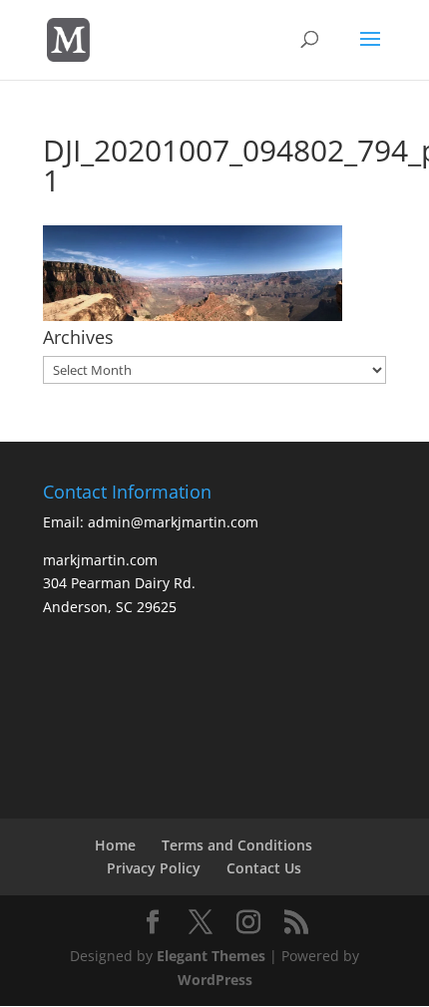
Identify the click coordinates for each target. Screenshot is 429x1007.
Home (115, 845)
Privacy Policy (154, 867)
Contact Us (263, 867)
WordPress (215, 979)
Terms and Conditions (237, 845)
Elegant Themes (211, 955)
